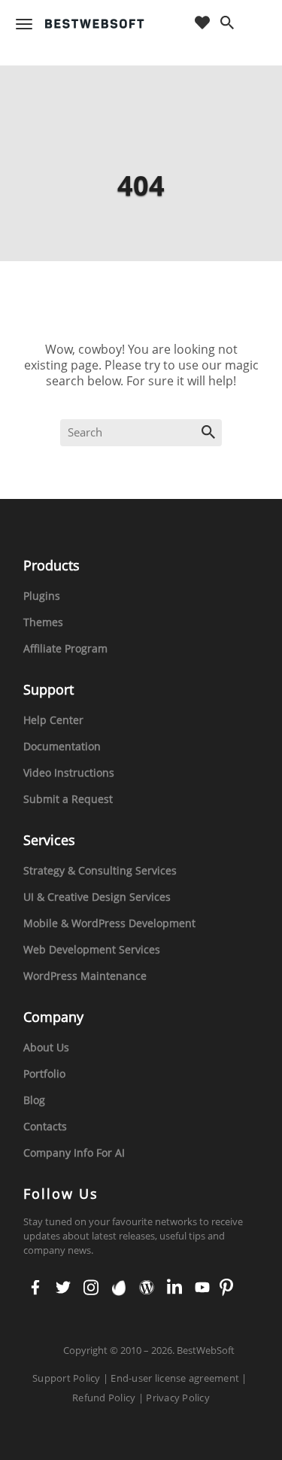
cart (257, 24)
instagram (90, 1288)
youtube (201, 1288)
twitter (62, 1288)
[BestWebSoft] (94, 24)
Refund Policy (103, 1397)
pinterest (226, 1288)
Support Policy (66, 1378)
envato (117, 1288)
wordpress (145, 1288)
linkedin (173, 1288)
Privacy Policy (178, 1397)
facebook (35, 1288)
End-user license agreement (175, 1378)
